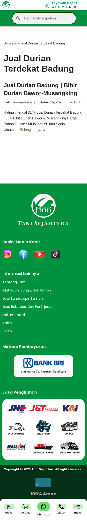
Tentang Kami (14, 282)
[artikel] (9, 506)
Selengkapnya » (32, 130)
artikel (9, 512)
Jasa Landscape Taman (22, 298)
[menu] (77, 506)
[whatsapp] (43, 506)
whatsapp (43, 514)
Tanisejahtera (21, 102)
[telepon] (61, 506)
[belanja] (25, 506)
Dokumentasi (13, 314)
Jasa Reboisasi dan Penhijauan (28, 306)
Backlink (74, 102)
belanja (25, 512)
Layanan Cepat (64, 3)
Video (7, 331)
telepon (61, 512)
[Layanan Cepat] (47, 6)
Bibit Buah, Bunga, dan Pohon (26, 290)
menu (78, 512)
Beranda (10, 43)
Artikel (7, 323)
